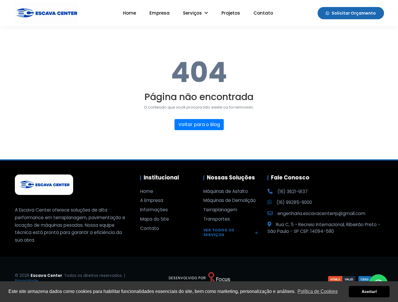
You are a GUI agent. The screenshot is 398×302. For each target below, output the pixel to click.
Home (129, 13)
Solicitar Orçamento (354, 13)
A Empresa (151, 200)
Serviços (193, 13)
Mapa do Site (154, 219)
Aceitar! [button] (369, 291)
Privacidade (26, 281)
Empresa (159, 13)
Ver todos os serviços (219, 233)
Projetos (230, 13)
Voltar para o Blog (199, 124)
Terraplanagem (220, 210)
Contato (263, 13)
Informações (154, 210)
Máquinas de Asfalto (225, 191)
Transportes (216, 219)
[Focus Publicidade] (219, 277)
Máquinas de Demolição (229, 200)
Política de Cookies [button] (317, 291)
